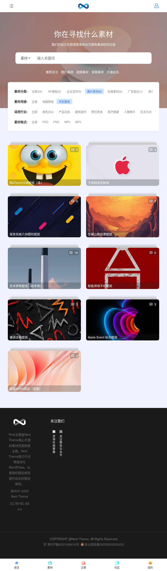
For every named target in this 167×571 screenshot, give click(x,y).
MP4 (67, 122)
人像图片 (129, 112)
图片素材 (67, 72)
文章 (83, 567)
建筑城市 (80, 112)
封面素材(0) (115, 91)
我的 (150, 567)
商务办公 (48, 112)
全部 (34, 101)
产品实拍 (64, 112)
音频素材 (98, 72)
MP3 (78, 122)
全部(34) (37, 91)
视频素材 (82, 72)
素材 (50, 567)
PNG (56, 122)
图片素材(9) (94, 91)
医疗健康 (113, 112)
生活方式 (146, 112)
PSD (45, 122)
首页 (16, 567)
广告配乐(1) (135, 91)
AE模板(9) (54, 91)
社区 (117, 567)
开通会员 (113, 72)
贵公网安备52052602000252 (104, 544)
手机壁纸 (64, 101)
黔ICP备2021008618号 (63, 544)
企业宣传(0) (74, 91)
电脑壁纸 (48, 101)
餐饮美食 (97, 112)
